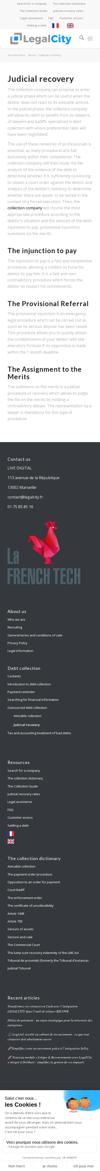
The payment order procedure (30, 874)
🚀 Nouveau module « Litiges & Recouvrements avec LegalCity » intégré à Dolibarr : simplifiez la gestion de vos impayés (50, 1059)
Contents (14, 676)
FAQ (51, 18)
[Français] (56, 25)
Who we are (16, 619)
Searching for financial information (33, 699)
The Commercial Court (24, 945)
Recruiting (15, 627)
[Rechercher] (79, 38)
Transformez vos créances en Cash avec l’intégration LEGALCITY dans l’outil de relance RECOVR (43, 1008)
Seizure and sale (20, 937)
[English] (71, 25)
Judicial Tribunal (19, 968)
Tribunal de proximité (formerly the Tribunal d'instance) (48, 960)
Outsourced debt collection (27, 707)
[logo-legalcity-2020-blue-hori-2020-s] (41, 38)
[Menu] (89, 38)
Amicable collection (28, 716)
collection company (25, 208)
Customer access (71, 18)
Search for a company (32, 3)
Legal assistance (31, 18)
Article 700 (15, 921)
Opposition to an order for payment (34, 882)
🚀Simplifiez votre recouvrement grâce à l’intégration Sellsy (48, 1048)
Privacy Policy (17, 643)
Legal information (20, 651)
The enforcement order (25, 898)
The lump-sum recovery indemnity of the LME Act (43, 953)
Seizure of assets (20, 929)
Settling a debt (36, 25)
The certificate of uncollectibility (31, 905)
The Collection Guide (33, 11)
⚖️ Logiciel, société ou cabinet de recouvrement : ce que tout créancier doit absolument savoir (48, 1036)
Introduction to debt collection (29, 684)
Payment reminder (21, 692)
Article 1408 (16, 913)
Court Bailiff (16, 890)
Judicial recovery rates (68, 11)
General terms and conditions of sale (35, 635)
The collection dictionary (68, 3)
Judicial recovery (27, 725)
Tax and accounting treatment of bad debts (39, 733)
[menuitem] (32, 3)
